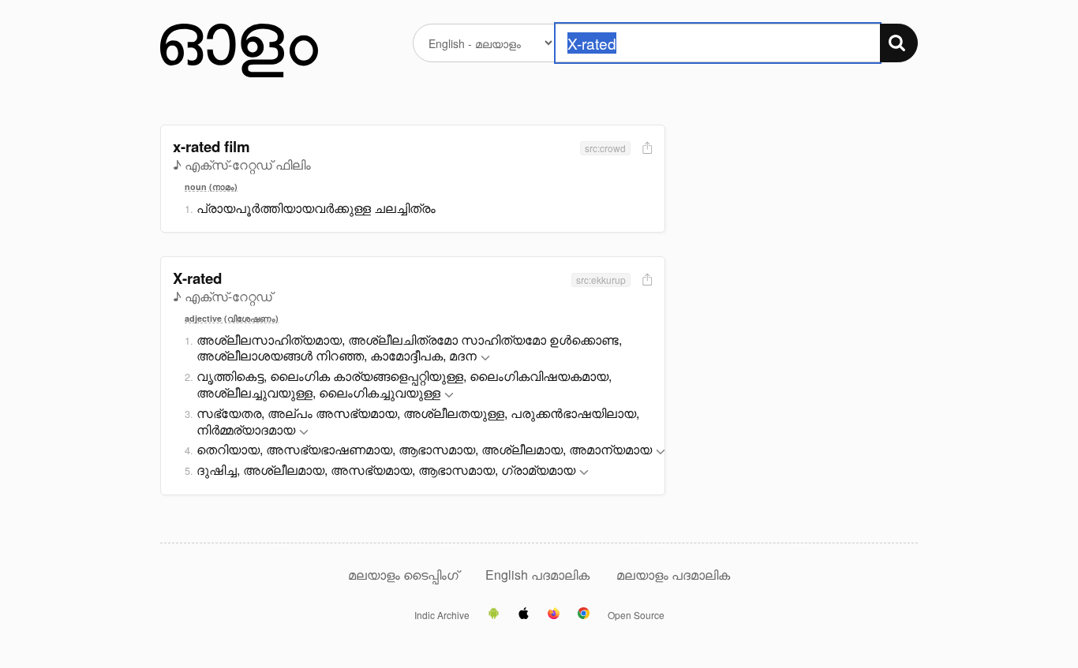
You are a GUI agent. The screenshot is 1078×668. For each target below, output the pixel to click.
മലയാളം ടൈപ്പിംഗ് (403, 574)
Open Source (636, 615)
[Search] (899, 43)
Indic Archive (442, 615)
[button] (485, 358)
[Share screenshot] (645, 149)
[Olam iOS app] (524, 614)
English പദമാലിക (539, 574)
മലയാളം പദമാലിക (673, 574)
